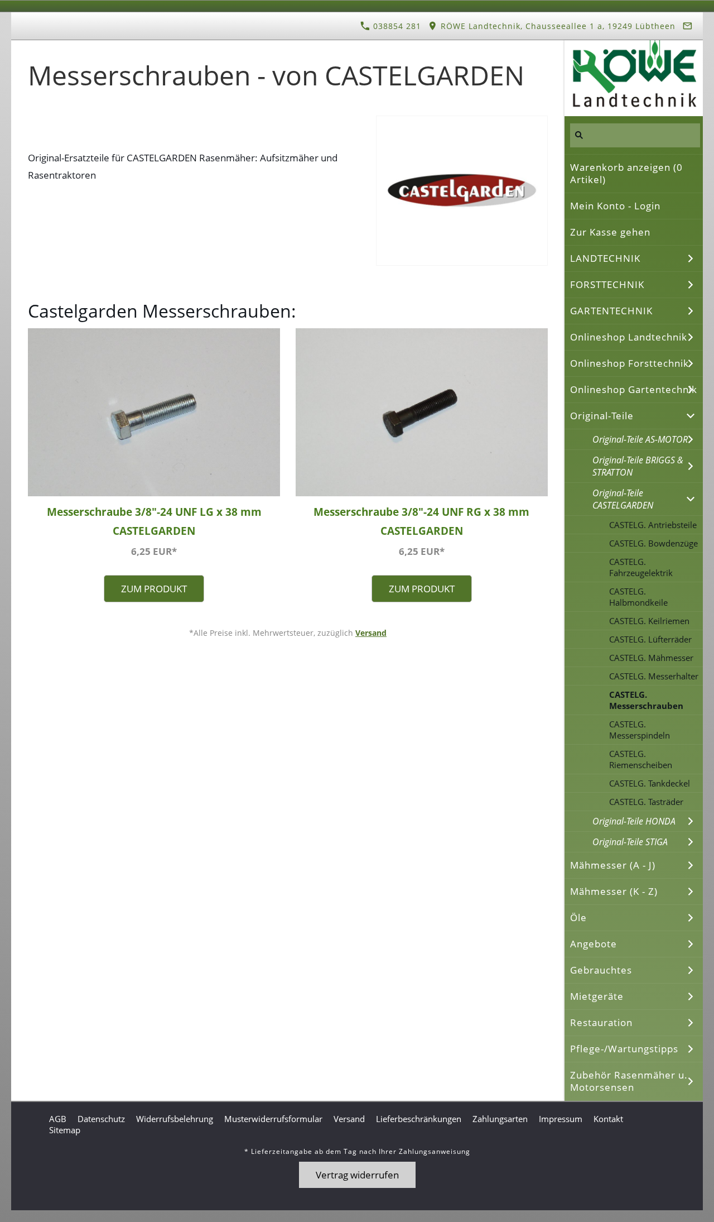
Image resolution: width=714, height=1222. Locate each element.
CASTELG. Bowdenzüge (653, 543)
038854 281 (395, 26)
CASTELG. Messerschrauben (646, 700)
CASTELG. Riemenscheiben (640, 759)
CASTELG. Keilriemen (649, 620)
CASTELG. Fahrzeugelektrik (641, 567)
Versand (371, 632)
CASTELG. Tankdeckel (649, 783)
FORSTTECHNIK (607, 284)
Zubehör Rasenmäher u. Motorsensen (629, 1081)
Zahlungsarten (500, 1118)
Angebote (593, 943)
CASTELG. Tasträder (646, 801)
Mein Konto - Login (615, 205)
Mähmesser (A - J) (612, 865)
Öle (578, 917)
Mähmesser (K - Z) (614, 891)
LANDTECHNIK (605, 258)
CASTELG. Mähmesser (651, 657)
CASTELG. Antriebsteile (653, 524)
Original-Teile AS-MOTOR (640, 439)
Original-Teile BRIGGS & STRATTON (637, 466)
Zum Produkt (154, 588)
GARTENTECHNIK (611, 310)
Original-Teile (602, 415)
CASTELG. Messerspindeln (639, 729)
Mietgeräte (597, 996)
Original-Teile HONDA (634, 821)
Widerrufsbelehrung (174, 1118)
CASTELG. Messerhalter (653, 676)
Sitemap (64, 1129)
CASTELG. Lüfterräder (650, 639)
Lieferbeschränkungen (418, 1118)
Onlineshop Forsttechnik (629, 363)
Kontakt (608, 1118)
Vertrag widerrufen (357, 1174)
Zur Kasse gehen (610, 232)
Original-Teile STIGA (630, 842)
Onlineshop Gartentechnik (633, 389)
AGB (57, 1118)
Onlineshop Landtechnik (628, 336)
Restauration (601, 1022)
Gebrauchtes (601, 970)
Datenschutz (101, 1118)
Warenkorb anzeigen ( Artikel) (626, 173)
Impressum (560, 1118)
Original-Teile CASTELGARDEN (622, 499)
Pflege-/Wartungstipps (624, 1048)
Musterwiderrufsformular (273, 1118)
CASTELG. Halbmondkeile (638, 597)
